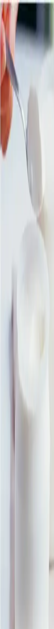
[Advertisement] (27, 184)
